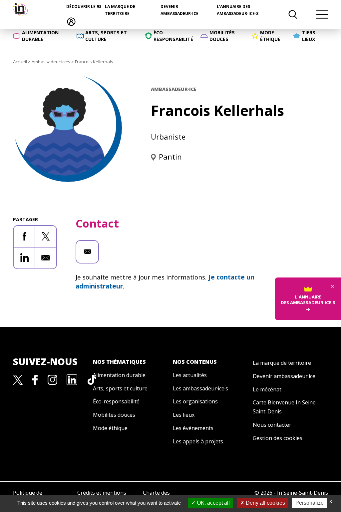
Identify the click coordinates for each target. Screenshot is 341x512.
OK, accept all (212, 503)
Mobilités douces (114, 414)
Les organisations (195, 401)
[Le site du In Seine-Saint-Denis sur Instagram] (52, 379)
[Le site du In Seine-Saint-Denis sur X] (18, 379)
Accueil (20, 62)
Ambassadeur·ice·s (51, 62)
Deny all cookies (264, 503)
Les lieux (183, 414)
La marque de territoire (282, 362)
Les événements (193, 428)
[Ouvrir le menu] (322, 14)
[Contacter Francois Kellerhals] (87, 252)
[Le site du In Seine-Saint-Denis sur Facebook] (35, 379)
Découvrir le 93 (83, 6)
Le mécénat (267, 389)
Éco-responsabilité (116, 401)
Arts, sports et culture (120, 388)
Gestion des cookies (277, 438)
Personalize (309, 503)
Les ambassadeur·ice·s (200, 388)
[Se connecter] (71, 21)
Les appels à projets (198, 441)
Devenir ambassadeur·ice (284, 376)
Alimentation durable (119, 375)
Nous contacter (272, 424)
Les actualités (190, 375)
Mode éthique (110, 428)
